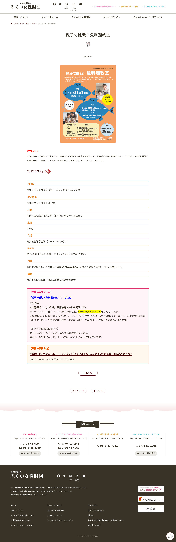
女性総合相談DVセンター (21, 520)
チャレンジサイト (112, 17)
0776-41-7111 (109, 445)
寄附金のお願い (94, 525)
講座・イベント (21, 17)
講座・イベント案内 (22, 24)
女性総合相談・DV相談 (129, 6)
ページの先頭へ (170, 536)
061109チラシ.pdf (36, 171)
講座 (33, 24)
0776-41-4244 (70, 443)
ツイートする (79, 391)
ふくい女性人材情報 (81, 17)
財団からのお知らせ (96, 510)
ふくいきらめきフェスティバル (147, 17)
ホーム (13, 505)
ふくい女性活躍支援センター (105, 6)
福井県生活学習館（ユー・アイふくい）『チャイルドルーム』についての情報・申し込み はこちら (81, 353)
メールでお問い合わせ (31, 453)
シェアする (100, 391)
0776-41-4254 (31, 443)
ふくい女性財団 (93, 536)
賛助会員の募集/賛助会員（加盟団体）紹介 (105, 520)
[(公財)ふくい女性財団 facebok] (54, 4)
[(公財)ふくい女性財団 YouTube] (80, 4)
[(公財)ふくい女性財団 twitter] (60, 4)
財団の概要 (92, 505)
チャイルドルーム (49, 17)
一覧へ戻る (89, 373)
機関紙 (90, 515)
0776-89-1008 (147, 445)
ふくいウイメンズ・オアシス (154, 6)
